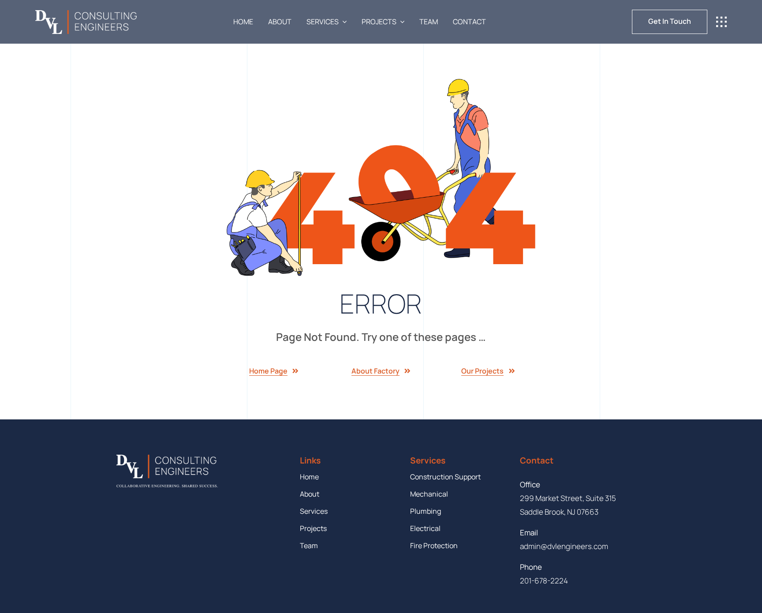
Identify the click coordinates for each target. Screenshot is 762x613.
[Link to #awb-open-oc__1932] (721, 22)
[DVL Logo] (86, 14)
